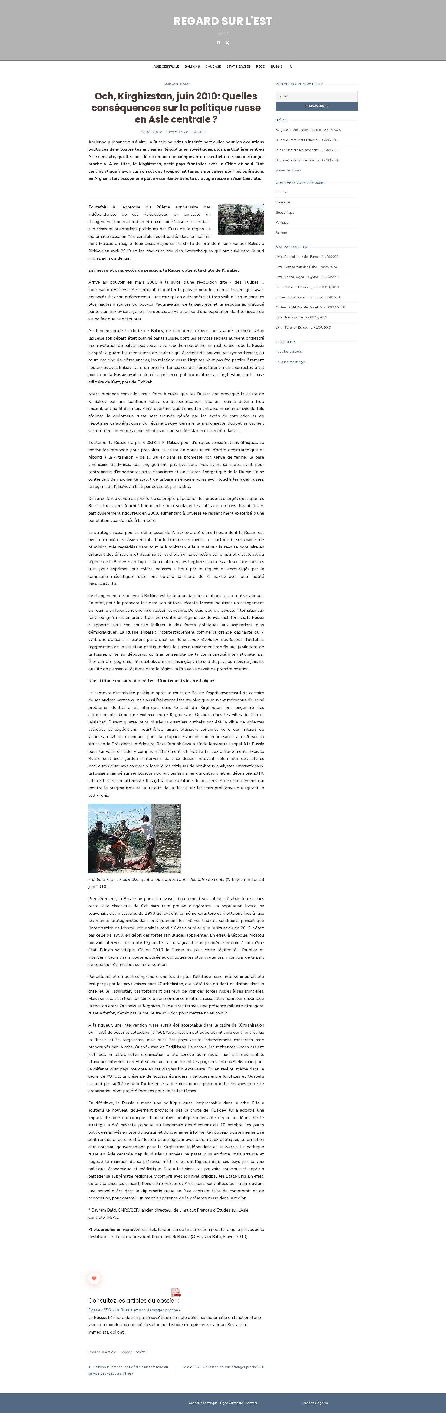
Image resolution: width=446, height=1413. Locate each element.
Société (139, 1352)
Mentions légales (315, 1403)
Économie (283, 202)
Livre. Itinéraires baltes (292, 317)
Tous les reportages (291, 362)
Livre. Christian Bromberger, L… (298, 287)
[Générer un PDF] (176, 1292)
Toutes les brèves (288, 170)
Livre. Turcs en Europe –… (294, 327)
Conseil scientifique (203, 1403)
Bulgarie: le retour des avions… (298, 160)
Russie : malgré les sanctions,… (298, 150)
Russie (276, 66)
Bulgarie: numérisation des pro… (299, 130)
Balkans (192, 66)
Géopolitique (285, 212)
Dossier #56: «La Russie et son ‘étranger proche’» (134, 1310)
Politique (282, 222)
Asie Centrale (166, 66)
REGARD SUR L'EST (223, 21)
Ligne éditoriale (231, 1403)
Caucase (213, 66)
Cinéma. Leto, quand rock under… (300, 297)
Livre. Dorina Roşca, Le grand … (299, 277)
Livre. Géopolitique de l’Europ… (298, 256)
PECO (260, 66)
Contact (251, 1403)
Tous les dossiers (289, 351)
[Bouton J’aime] (94, 1278)
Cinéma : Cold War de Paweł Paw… (301, 307)
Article (110, 1352)
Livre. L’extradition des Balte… (297, 267)
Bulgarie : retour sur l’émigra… (297, 140)
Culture (281, 192)
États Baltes (238, 66)
